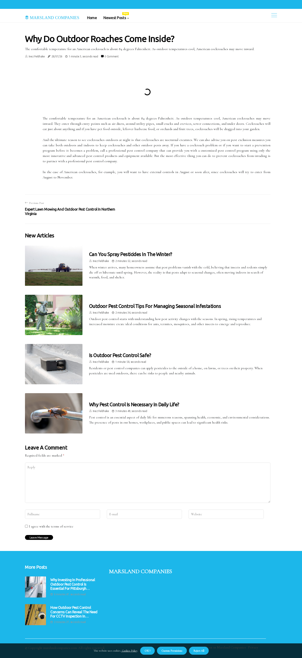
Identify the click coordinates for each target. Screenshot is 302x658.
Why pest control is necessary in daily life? (134, 404)
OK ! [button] (147, 650)
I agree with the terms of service (51, 526)
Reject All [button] (198, 650)
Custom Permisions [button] (171, 650)
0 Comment (112, 56)
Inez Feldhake (37, 56)
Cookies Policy (129, 650)
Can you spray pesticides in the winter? (130, 254)
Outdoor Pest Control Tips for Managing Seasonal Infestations (155, 306)
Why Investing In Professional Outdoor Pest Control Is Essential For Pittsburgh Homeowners (72, 584)
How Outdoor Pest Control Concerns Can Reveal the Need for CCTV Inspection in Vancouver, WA (73, 611)
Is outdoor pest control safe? (120, 355)
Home (92, 18)
